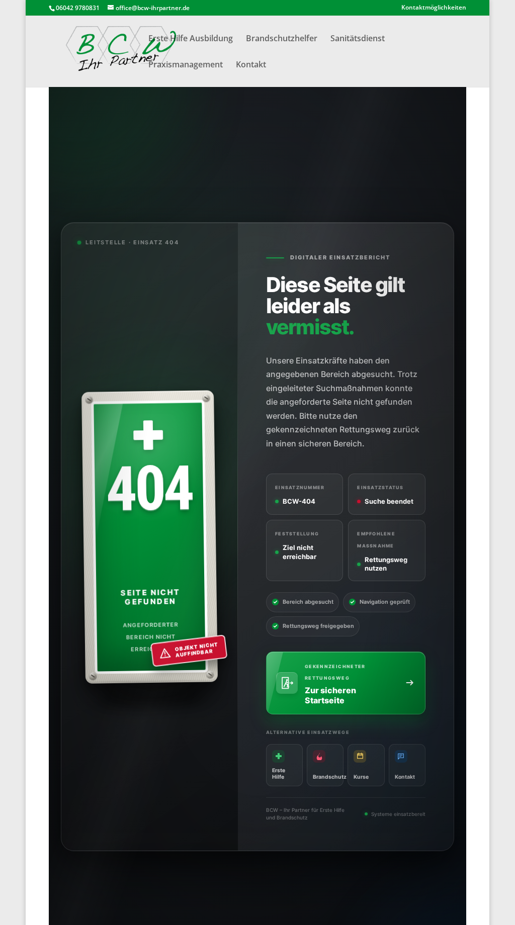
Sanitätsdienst (357, 39)
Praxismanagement (185, 65)
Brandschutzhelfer (281, 39)
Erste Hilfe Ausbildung (190, 39)
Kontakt (251, 65)
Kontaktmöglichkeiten (433, 8)
